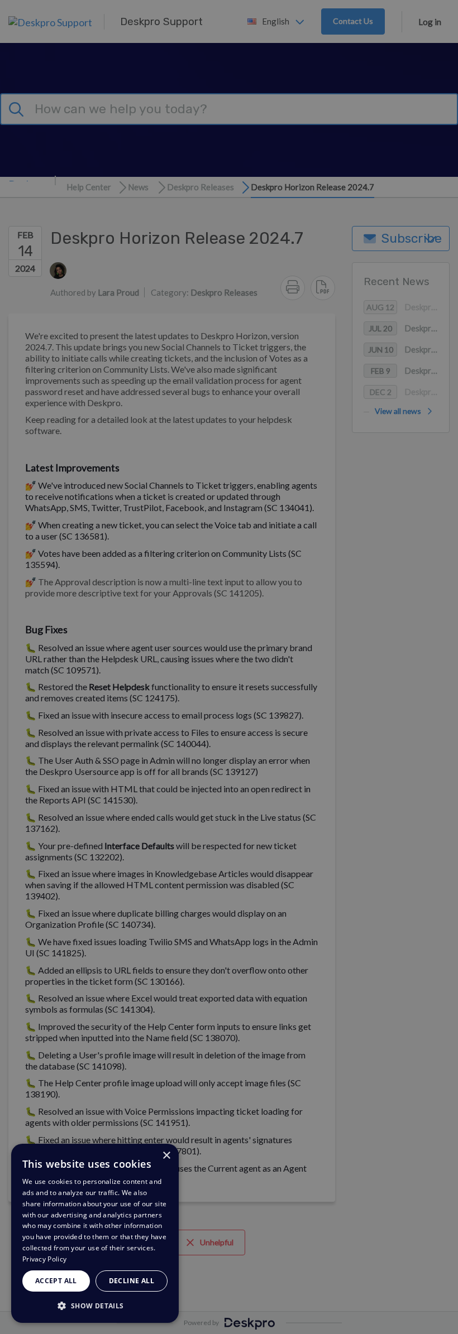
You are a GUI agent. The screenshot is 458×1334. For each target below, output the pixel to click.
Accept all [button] (56, 1280)
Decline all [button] (131, 1280)
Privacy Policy (44, 1259)
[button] (95, 1305)
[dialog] (95, 1233)
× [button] (166, 1156)
